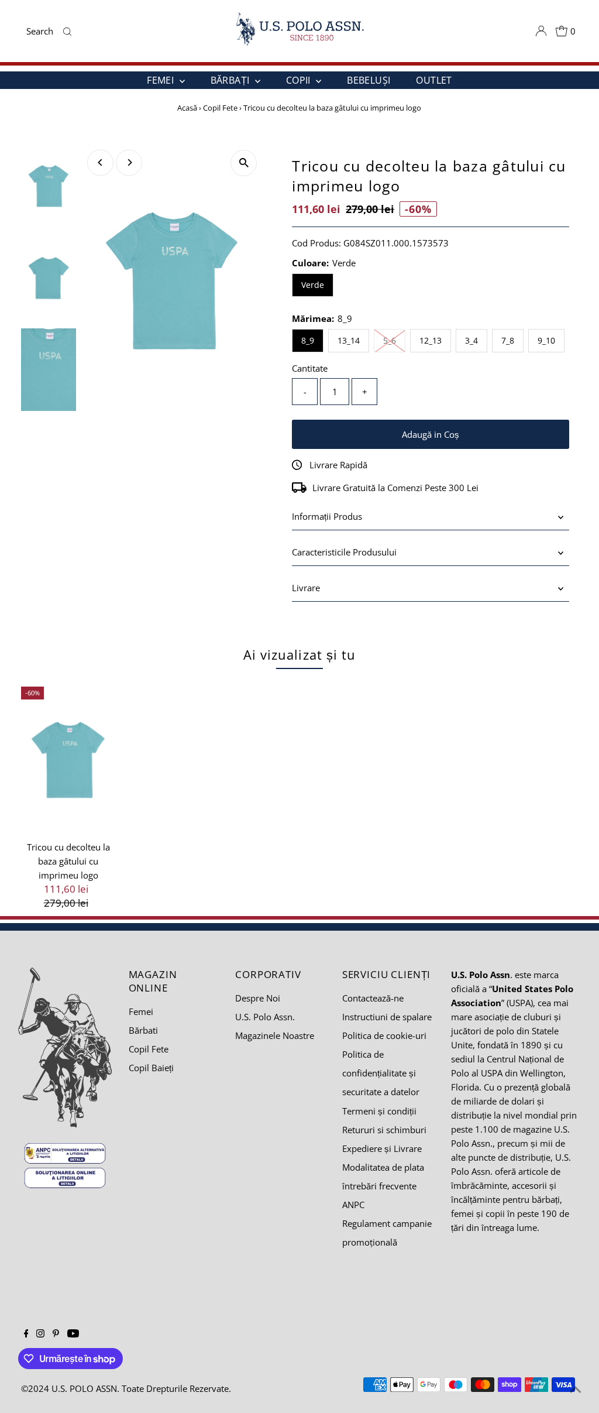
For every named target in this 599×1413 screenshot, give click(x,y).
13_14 (349, 340)
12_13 (430, 340)
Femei (141, 1011)
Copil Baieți (151, 1068)
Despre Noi (257, 998)
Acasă (187, 107)
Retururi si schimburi (384, 1130)
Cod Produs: (316, 243)
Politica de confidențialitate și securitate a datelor (380, 1073)
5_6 (394, 340)
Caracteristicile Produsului (344, 552)
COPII (299, 80)
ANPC (353, 1204)
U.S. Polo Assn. (265, 1017)
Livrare (306, 588)
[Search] (67, 31)
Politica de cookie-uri (384, 1035)
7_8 (507, 340)
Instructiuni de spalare (387, 1017)
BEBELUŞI (368, 80)
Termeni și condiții (379, 1111)
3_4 (471, 340)
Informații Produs (327, 516)
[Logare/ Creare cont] (541, 31)
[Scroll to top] (575, 1389)
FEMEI (161, 80)
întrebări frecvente (379, 1186)
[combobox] (42, 31)
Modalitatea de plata (383, 1167)
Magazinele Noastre (274, 1035)
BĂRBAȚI (231, 80)
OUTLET (434, 80)
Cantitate (310, 368)
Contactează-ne (373, 998)
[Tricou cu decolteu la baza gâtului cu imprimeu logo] (68, 759)
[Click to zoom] (243, 163)
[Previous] (100, 162)
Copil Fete (220, 107)
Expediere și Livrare (382, 1148)
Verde (312, 284)
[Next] (129, 162)
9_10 (546, 340)
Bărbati (143, 1030)
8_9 (307, 340)
